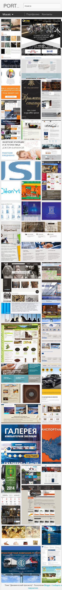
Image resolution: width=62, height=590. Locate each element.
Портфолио (32, 14)
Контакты (47, 14)
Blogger (47, 585)
